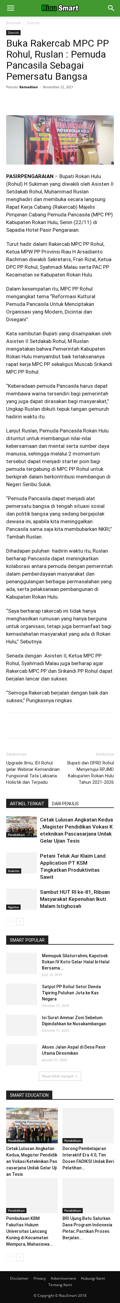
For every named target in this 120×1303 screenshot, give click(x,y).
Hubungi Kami (93, 1278)
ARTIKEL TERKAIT (27, 803)
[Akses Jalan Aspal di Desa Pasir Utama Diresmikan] (21, 1054)
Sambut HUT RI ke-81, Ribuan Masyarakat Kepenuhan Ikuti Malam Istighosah (75, 899)
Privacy (40, 1278)
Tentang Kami (60, 1284)
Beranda (13, 22)
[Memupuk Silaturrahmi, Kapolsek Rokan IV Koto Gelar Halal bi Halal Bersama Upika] (21, 963)
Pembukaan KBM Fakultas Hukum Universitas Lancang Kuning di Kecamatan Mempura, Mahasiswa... (29, 1231)
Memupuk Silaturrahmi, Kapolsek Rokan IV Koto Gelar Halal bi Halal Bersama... (76, 961)
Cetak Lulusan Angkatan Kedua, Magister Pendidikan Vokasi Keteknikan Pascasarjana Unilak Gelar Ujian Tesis (31, 1161)
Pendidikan (16, 834)
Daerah (33, 22)
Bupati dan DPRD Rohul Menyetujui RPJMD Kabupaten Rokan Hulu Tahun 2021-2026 (90, 772)
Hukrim (13, 871)
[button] (111, 8)
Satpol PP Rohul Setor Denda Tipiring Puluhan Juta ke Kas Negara (71, 992)
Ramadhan (28, 87)
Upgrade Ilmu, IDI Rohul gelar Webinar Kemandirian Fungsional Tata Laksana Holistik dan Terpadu (33, 772)
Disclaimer (19, 1278)
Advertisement (63, 1278)
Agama (13, 907)
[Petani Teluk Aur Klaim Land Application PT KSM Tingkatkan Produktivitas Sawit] (21, 863)
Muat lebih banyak (58, 1076)
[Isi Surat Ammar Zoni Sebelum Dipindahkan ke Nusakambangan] (21, 1025)
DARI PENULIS (65, 803)
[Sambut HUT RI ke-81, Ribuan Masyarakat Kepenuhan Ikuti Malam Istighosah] (21, 899)
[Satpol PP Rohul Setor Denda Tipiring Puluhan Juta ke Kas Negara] (21, 994)
